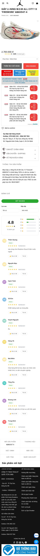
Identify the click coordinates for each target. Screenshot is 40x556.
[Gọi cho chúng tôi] (23, 542)
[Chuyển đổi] (35, 150)
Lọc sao (4, 206)
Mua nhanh (31, 66)
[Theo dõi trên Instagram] (17, 542)
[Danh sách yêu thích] (32, 3)
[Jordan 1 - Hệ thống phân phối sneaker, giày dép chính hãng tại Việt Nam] (20, 3)
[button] (3, 3)
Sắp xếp (23, 206)
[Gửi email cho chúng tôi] (20, 542)
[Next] (37, 35)
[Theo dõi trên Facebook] (14, 542)
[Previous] (3, 35)
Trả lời (24, 256)
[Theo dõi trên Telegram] (26, 542)
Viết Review (20, 201)
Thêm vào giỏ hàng (12, 66)
